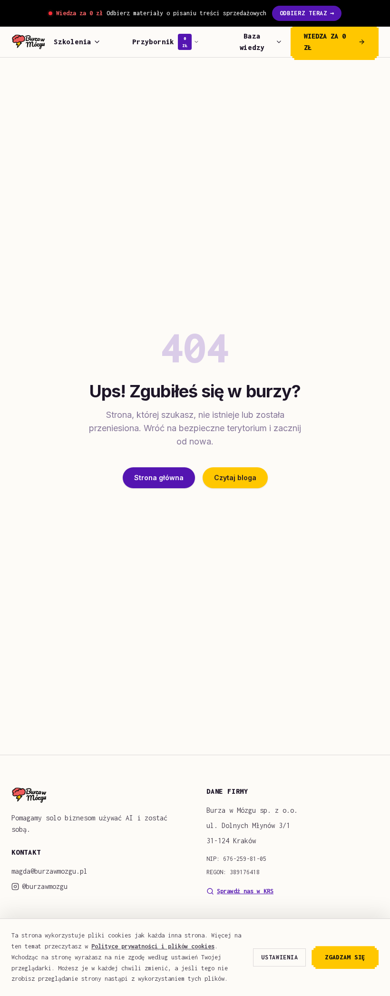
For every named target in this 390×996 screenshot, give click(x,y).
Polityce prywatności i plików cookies (152, 946)
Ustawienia (279, 957)
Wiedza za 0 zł (325, 41)
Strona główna (159, 477)
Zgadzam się (345, 957)
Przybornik (159, 42)
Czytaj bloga (235, 477)
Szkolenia (72, 42)
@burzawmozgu (45, 886)
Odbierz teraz (307, 13)
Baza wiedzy (252, 41)
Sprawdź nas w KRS (245, 891)
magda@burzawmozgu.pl (49, 871)
